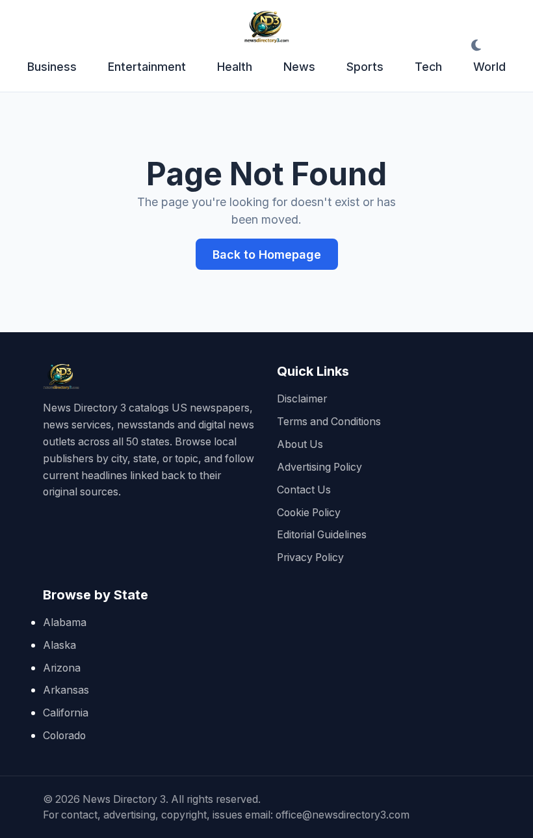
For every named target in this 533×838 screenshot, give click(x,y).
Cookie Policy (309, 512)
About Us (300, 444)
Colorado (64, 735)
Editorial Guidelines (322, 535)
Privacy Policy (310, 557)
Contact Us (304, 490)
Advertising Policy (319, 467)
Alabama (64, 622)
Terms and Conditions (329, 421)
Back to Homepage (267, 254)
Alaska (59, 645)
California (65, 713)
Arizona (62, 668)
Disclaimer (302, 399)
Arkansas (66, 690)
